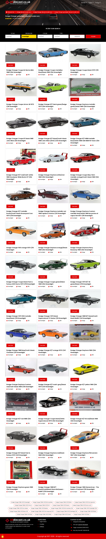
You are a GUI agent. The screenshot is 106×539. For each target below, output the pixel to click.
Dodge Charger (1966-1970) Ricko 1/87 (19, 511)
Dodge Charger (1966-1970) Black (88, 511)
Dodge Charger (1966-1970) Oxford (23, 505)
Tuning (97, 3)
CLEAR (93, 36)
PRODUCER (29, 33)
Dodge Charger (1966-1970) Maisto (61, 505)
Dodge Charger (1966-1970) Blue (81, 514)
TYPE (61, 33)
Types (90, 3)
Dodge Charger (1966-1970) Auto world (82, 505)
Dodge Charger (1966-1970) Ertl (42, 505)
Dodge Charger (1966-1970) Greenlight (20, 502)
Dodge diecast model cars (24, 12)
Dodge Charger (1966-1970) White (43, 514)
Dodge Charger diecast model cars (42, 12)
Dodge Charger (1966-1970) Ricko (64, 502)
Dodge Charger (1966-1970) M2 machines (43, 502)
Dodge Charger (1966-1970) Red (24, 514)
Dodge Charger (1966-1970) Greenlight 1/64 (86, 508)
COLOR (45, 33)
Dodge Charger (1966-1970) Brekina (39, 508)
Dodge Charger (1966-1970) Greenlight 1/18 (67, 511)
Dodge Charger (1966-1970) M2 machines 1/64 (62, 508)
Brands (83, 3)
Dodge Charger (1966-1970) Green (62, 514)
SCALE (13, 33)
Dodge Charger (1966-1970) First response (85, 502)
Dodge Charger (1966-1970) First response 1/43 (42, 511)
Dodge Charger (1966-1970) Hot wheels (18, 508)
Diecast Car (11, 12)
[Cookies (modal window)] (2, 536)
